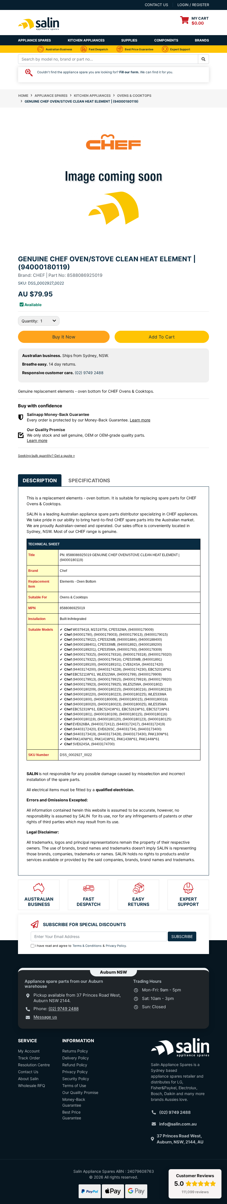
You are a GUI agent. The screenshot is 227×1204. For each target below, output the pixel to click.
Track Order (29, 1058)
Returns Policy (75, 1051)
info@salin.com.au (178, 1124)
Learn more (140, 420)
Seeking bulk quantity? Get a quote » (46, 456)
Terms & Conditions (87, 946)
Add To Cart (162, 337)
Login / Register (193, 4)
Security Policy (75, 1078)
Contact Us (28, 1071)
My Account (29, 1051)
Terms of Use (74, 1085)
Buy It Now (63, 337)
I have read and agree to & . (81, 946)
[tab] (39, 480)
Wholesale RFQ (31, 1085)
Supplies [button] (129, 40)
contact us (156, 4)
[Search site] (203, 59)
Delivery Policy (75, 1058)
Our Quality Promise (80, 1092)
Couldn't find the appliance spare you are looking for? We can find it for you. (105, 72)
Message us (45, 1017)
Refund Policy (74, 1064)
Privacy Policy (116, 946)
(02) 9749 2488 (89, 372)
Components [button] (166, 40)
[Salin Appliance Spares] (39, 32)
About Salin (28, 1078)
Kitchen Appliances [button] (86, 40)
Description (40, 480)
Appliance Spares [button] (34, 40)
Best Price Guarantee (71, 1115)
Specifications (89, 480)
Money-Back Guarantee (73, 1102)
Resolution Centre (34, 1064)
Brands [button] (202, 40)
